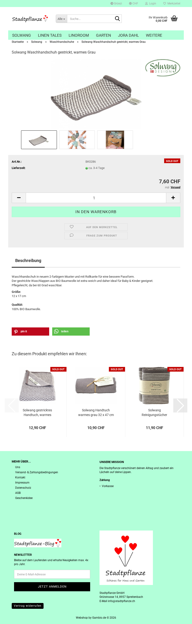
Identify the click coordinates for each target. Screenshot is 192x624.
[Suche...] (117, 19)
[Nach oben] (179, 617)
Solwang (21, 35)
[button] (134, 3)
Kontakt (20, 477)
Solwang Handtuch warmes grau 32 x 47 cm (96, 412)
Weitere (154, 35)
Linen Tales (50, 35)
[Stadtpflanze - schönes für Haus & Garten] (30, 18)
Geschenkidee (24, 498)
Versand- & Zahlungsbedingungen (36, 472)
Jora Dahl (128, 35)
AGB (18, 493)
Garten (103, 35)
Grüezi (117, 3)
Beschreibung (28, 260)
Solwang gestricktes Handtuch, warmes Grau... (37, 412)
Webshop (82, 617)
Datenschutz (23, 487)
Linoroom (79, 35)
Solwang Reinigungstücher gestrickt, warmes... (154, 412)
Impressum (22, 482)
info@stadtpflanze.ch (121, 601)
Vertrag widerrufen (27, 605)
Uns (17, 467)
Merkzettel (173, 3)
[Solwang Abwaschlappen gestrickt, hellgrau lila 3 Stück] (96, 94)
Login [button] (152, 3)
